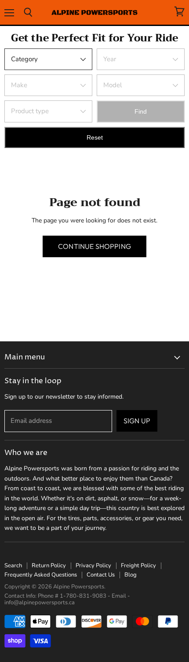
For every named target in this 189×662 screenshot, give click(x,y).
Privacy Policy (93, 566)
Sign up (137, 420)
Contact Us (101, 575)
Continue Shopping (94, 246)
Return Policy (49, 566)
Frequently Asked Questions (40, 575)
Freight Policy (138, 566)
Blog (130, 575)
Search (13, 566)
